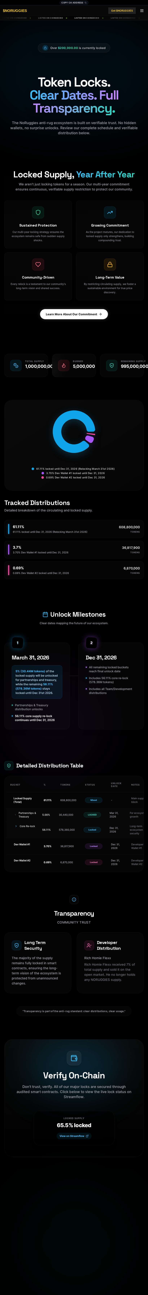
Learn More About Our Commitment (71, 314)
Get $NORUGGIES (122, 10)
